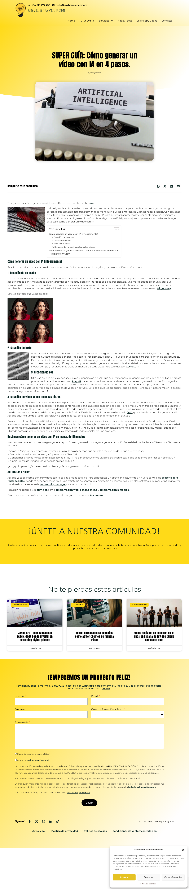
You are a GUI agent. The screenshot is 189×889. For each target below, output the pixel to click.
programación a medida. (114, 489)
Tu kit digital (86, 20)
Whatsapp (88, 685)
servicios (42, 489)
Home (71, 20)
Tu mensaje (22, 722)
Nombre (20, 696)
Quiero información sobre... (107, 709)
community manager (53, 484)
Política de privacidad (64, 831)
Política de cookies (147, 884)
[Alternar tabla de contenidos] (115, 229)
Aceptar (124, 877)
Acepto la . (33, 760)
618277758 (58, 685)
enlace (106, 688)
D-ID (129, 412)
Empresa (20, 709)
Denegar (149, 877)
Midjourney (164, 288)
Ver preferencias (173, 877)
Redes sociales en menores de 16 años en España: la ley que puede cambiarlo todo (154, 636)
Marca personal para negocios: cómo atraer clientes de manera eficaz (94, 636)
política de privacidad (38, 760)
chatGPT (134, 366)
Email (94, 696)
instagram (96, 495)
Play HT (76, 381)
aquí (91, 203)
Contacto (167, 20)
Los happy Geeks (147, 20)
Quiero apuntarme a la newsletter (33, 754)
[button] (183, 849)
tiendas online (88, 489)
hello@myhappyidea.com (142, 787)
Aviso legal (38, 831)
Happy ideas (125, 20)
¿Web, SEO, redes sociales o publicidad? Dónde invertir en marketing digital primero (35, 636)
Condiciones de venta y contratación (135, 831)
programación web (67, 489)
